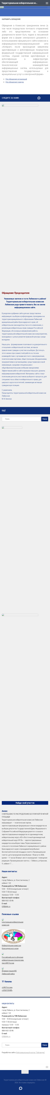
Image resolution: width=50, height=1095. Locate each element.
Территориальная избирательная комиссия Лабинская (20, 3)
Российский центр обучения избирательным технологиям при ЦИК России (13, 960)
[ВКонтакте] (42, 97)
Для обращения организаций (16, 79)
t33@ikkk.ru (6, 906)
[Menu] (47, 3)
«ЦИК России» (7, 987)
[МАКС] (39, 98)
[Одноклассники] (46, 97)
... (12, 864)
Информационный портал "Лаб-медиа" (30, 1052)
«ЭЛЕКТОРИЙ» (7, 990)
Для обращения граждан (14, 82)
